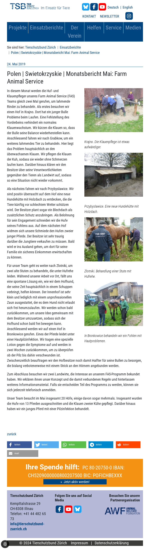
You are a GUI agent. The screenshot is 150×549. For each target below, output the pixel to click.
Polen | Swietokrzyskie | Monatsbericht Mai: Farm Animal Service (55, 53)
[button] (19, 444)
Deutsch (114, 7)
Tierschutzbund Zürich (40, 47)
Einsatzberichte (70, 47)
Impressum (79, 543)
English (128, 7)
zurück (11, 434)
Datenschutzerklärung (112, 543)
